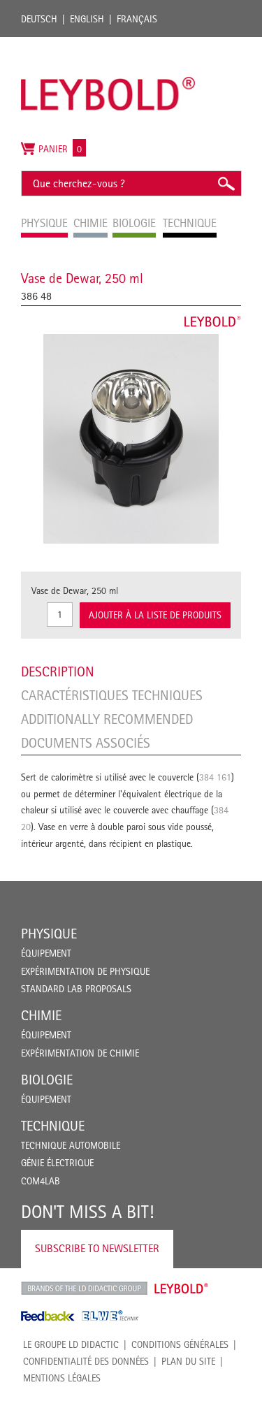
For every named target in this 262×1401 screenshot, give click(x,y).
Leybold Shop (181, 1288)
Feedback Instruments (48, 1316)
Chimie (41, 1015)
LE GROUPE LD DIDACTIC (71, 1344)
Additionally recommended (107, 719)
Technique (53, 1125)
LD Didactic (84, 1288)
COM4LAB (40, 1180)
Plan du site (188, 1361)
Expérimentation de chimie (80, 1053)
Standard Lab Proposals (76, 988)
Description (57, 671)
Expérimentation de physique (85, 971)
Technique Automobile (70, 1145)
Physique (49, 933)
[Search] (226, 183)
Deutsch (39, 18)
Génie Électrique (57, 1162)
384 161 (215, 777)
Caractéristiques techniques (112, 695)
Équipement (46, 953)
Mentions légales (62, 1378)
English (87, 18)
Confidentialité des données (86, 1361)
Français (137, 18)
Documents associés (85, 742)
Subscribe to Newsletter (97, 1248)
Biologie (47, 1079)
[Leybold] (108, 44)
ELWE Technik (110, 1316)
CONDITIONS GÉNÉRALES (179, 1344)
